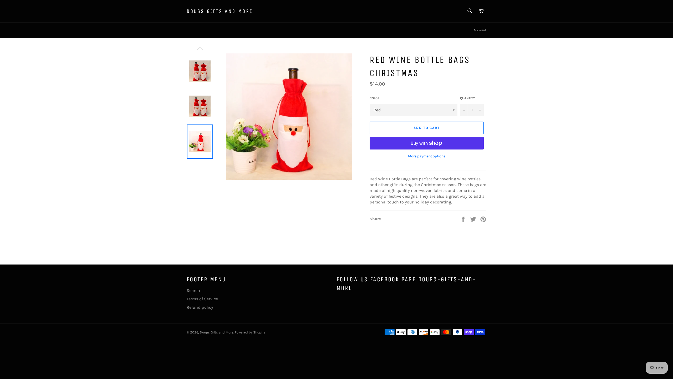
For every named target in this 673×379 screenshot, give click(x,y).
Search (193, 290)
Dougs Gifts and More (220, 11)
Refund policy (200, 307)
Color (375, 98)
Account (479, 30)
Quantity (467, 98)
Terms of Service (202, 298)
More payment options (426, 156)
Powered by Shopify (250, 332)
